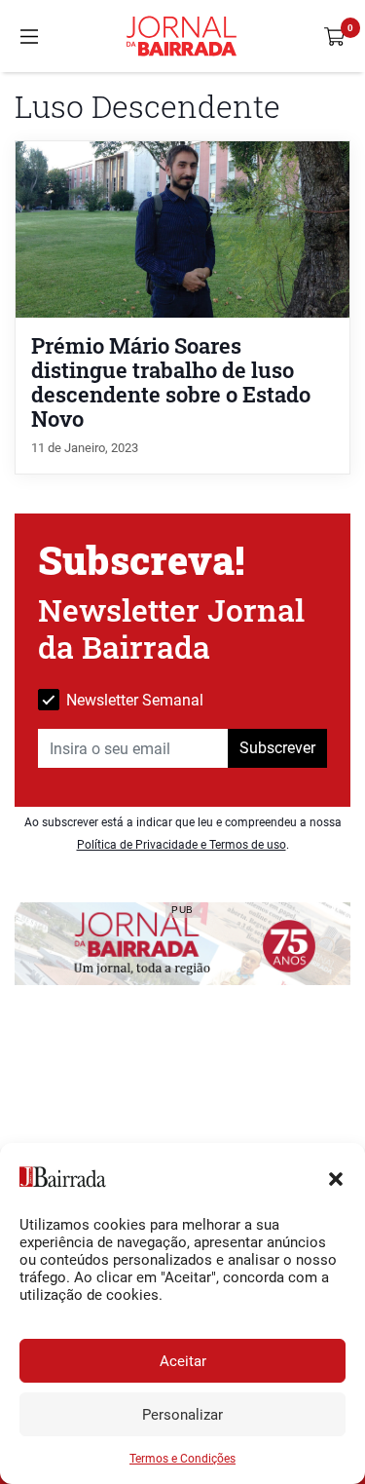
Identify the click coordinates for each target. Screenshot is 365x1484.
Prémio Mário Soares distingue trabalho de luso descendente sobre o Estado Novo (170, 382)
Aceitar (183, 1361)
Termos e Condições (182, 1458)
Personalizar (182, 1415)
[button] (336, 1177)
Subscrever (277, 748)
